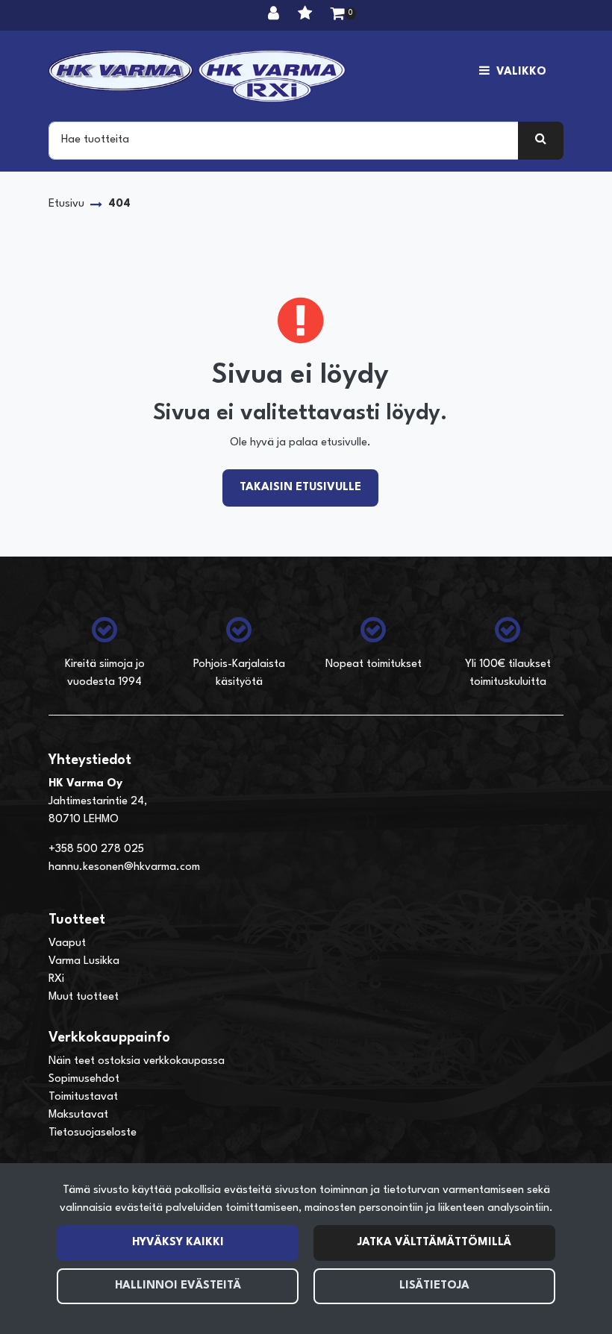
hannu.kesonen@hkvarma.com (124, 867)
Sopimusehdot (84, 1079)
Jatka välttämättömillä (434, 1242)
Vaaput (67, 943)
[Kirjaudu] (275, 14)
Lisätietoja (434, 1285)
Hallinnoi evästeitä (178, 1285)
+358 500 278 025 (96, 849)
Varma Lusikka (84, 961)
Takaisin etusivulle (300, 487)
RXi (56, 979)
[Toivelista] (307, 14)
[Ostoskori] (338, 14)
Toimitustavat (83, 1097)
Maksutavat (78, 1115)
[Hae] (540, 140)
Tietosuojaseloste (93, 1133)
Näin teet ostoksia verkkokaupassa (137, 1061)
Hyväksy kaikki (178, 1242)
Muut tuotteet (84, 997)
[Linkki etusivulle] (198, 76)
